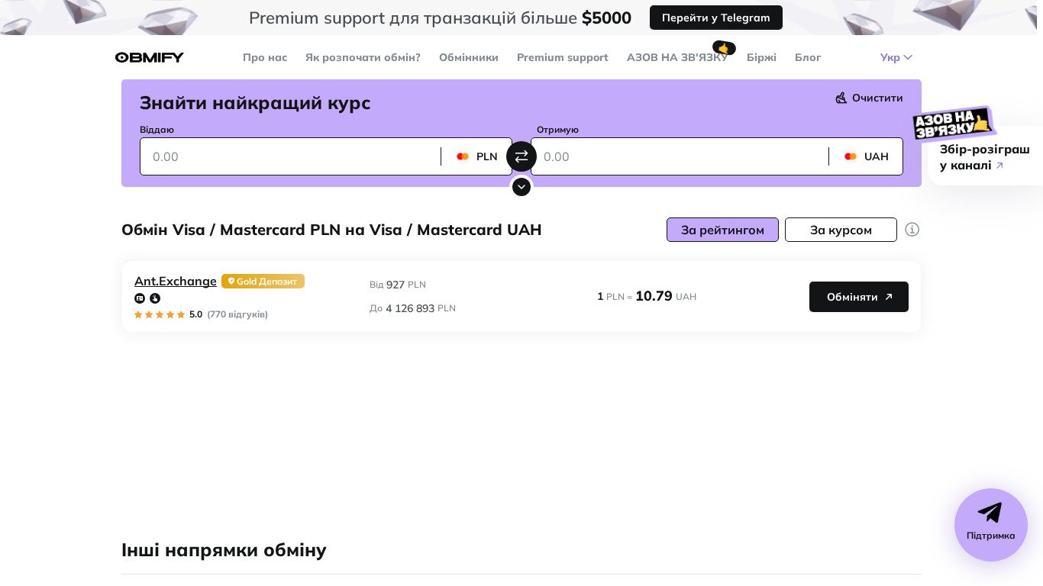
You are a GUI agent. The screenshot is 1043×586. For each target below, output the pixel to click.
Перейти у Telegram (716, 17)
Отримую (558, 129)
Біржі (762, 57)
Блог (808, 57)
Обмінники (469, 57)
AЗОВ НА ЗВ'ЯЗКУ (677, 57)
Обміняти (852, 297)
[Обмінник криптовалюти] (149, 57)
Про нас (265, 57)
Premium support (563, 57)
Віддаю (157, 129)
